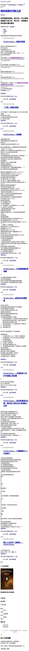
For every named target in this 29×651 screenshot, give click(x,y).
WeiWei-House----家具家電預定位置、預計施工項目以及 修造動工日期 (15, 403)
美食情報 (12, 26)
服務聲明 (15, 631)
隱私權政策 (25, 630)
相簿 (4, 29)
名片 (4, 33)
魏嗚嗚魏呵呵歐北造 (11, 11)
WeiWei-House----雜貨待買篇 (14, 42)
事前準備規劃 (12, 99)
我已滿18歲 (3, 648)
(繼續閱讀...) (4, 93)
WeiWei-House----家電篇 (12, 134)
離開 (8, 648)
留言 (11, 96)
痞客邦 (8, 96)
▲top (2, 101)
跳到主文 (3, 14)
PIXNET (6, 630)
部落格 (5, 31)
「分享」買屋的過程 (11, 107)
